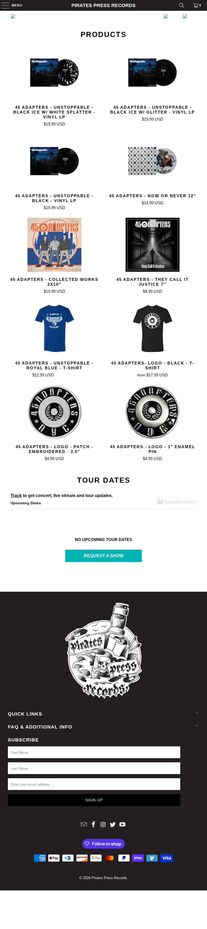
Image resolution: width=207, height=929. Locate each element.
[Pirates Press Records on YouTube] (123, 825)
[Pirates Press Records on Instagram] (103, 825)
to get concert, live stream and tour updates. (62, 495)
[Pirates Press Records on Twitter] (113, 825)
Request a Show (103, 555)
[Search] (182, 5)
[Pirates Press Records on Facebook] (93, 825)
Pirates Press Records (103, 5)
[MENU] (3, 5)
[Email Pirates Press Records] (84, 825)
